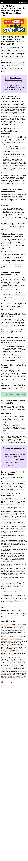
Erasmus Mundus (9, 652)
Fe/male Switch (14, 68)
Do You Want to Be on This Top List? (15, 394)
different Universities (18, 677)
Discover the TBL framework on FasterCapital (12, 504)
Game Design (15, 641)
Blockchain (11, 639)
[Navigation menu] (2, 2)
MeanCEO (22, 624)
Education (15, 638)
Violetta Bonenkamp (6, 624)
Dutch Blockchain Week (9, 676)
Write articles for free (12, 574)
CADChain (14, 661)
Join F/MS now (9, 465)
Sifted (2, 677)
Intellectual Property (6, 641)
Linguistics (9, 638)
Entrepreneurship (19, 639)
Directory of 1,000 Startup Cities (18, 662)
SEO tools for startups (14, 670)
